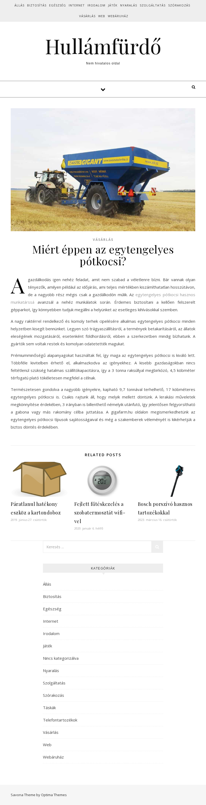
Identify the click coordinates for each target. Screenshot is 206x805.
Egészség (57, 5)
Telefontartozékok (60, 720)
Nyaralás (128, 5)
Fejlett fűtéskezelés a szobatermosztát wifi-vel (100, 512)
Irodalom (96, 5)
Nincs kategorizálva (61, 658)
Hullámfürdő (103, 46)
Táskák (49, 707)
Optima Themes (54, 794)
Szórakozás (179, 5)
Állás (19, 5)
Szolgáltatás (152, 5)
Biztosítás (36, 5)
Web (101, 16)
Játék (112, 5)
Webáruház (118, 16)
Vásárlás (87, 16)
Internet (77, 5)
